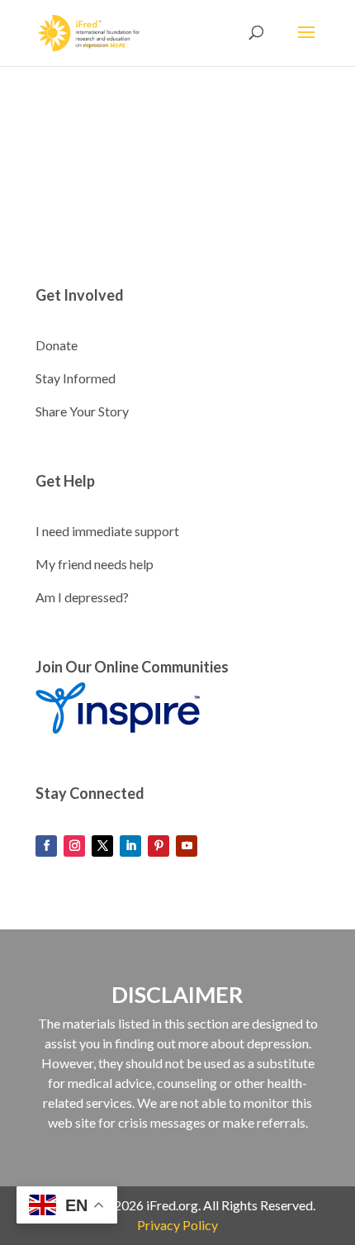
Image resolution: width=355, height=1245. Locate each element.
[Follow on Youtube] (186, 846)
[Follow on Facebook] (46, 846)
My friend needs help (95, 564)
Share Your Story (82, 411)
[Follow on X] (102, 846)
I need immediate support (107, 531)
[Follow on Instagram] (74, 846)
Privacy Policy (177, 1225)
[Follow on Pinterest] (158, 846)
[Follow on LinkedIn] (130, 846)
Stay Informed (76, 378)
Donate (57, 345)
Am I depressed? (82, 597)
